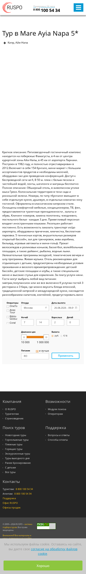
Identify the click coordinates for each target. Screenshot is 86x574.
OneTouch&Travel (13, 306)
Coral (13, 323)
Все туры (10, 472)
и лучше (44, 351)
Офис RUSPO (10, 502)
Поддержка (9, 498)
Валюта (55, 332)
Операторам (55, 413)
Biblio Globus (13, 317)
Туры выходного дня (17, 458)
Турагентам (12, 413)
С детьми (10, 467)
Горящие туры (13, 449)
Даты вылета (58, 303)
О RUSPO (10, 409)
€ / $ (65, 336)
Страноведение (14, 418)
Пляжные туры (13, 444)
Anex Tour (12, 311)
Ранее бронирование (18, 462)
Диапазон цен (28, 332)
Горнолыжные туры (16, 439)
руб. (57, 336)
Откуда (25, 303)
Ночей (24, 317)
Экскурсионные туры (17, 453)
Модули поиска (57, 409)
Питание (25, 351)
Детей (70, 317)
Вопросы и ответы (58, 435)
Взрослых (57, 317)
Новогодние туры (15, 435)
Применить (65, 356)
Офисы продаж (12, 507)
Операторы (12, 303)
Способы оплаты (58, 439)
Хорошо (43, 565)
